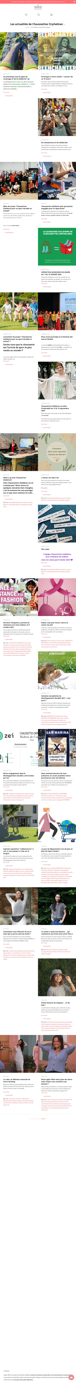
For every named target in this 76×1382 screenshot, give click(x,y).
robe (8, 1105)
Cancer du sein (60, 640)
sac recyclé (13, 957)
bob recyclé (50, 1022)
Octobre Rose (53, 647)
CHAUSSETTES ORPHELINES (16, 643)
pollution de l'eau (62, 880)
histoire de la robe (28, 1103)
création (61, 1099)
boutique (49, 793)
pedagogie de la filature (15, 875)
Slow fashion (15, 655)
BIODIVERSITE (50, 716)
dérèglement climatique (53, 870)
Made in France (20, 871)
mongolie (5, 875)
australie (26, 869)
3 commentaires (47, 790)
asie (23, 869)
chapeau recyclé (62, 1022)
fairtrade (5, 649)
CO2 (4, 795)
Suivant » (43, 1119)
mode (4, 1105)
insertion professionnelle (54, 1106)
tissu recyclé (29, 957)
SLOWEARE (22, 655)
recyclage (67, 500)
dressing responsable (9, 647)
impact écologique (20, 649)
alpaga (11, 869)
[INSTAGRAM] (74, 1)
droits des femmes (46, 644)
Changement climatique (61, 716)
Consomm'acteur (13, 645)
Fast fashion (11, 649)
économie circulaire (27, 502)
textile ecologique (63, 882)
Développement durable (15, 502)
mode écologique (15, 651)
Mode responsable (21, 504)
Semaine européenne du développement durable (54, 724)
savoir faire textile (29, 875)
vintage (5, 959)
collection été (12, 951)
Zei (23, 800)
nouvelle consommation (51, 880)
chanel (49, 1099)
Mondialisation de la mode (17, 653)
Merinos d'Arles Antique (25, 873)
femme (54, 644)
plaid (23, 875)
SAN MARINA (66, 800)
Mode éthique (23, 651)
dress (48, 949)
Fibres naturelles (13, 1103)
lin (62, 1106)
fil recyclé (62, 874)
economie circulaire (25, 953)
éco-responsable (67, 798)
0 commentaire (47, 92)
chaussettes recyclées (62, 718)
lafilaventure (12, 871)
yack (4, 877)
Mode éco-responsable (9, 504)
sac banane (6, 957)
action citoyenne (51, 640)
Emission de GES (25, 798)
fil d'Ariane (20, 1103)
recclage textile (30, 955)
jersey (24, 955)
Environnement (63, 722)
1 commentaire (9, 95)
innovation (58, 1028)
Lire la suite (6, 92)
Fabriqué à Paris (7, 955)
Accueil (27, 27)
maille (42, 1108)
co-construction (58, 795)
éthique (57, 874)
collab (64, 795)
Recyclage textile (45, 882)
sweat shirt (67, 951)
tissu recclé (55, 1030)
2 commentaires (47, 156)
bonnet (55, 1022)
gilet (65, 1104)
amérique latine (17, 869)
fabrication (29, 647)
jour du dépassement (53, 876)
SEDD (69, 722)
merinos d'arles (15, 873)
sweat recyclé (60, 951)
